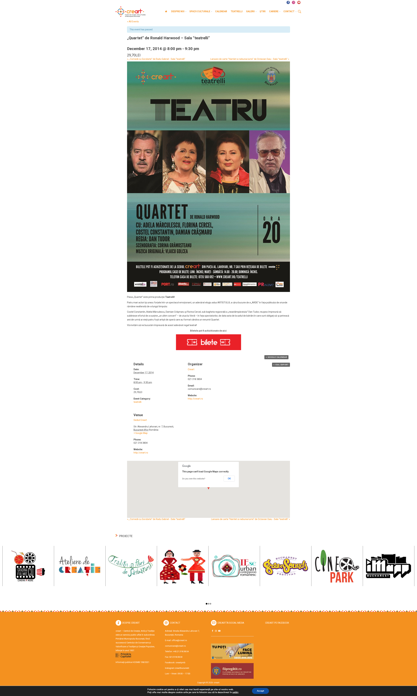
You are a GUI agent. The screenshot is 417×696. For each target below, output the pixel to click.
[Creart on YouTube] (219, 631)
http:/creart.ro (141, 452)
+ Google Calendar (276, 357)
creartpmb (180, 662)
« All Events (133, 21)
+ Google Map (141, 433)
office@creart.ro (179, 640)
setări (235, 692)
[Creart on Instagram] (215, 631)
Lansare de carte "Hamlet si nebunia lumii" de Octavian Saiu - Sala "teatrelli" (249, 59)
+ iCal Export (280, 365)
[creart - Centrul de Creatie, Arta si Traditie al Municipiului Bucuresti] (129, 12)
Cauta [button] (299, 11)
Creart (191, 369)
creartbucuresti (182, 668)
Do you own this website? (193, 479)
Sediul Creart (140, 420)
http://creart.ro (195, 398)
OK (229, 478)
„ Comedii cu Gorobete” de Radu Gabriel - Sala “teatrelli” (156, 59)
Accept (260, 690)
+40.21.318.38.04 (181, 651)
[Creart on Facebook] (212, 631)
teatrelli (137, 402)
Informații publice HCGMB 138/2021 (132, 662)
